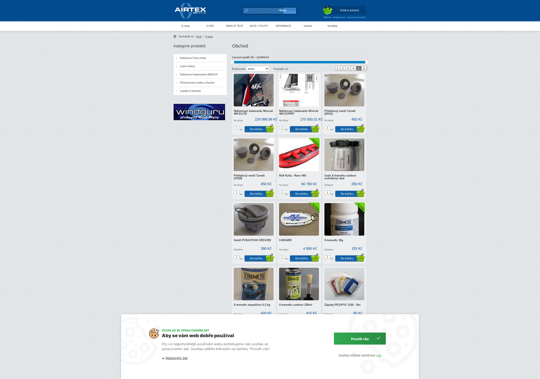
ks (241, 129)
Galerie (308, 25)
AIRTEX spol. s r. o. (193, 3)
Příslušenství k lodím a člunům (197, 82)
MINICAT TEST (234, 25)
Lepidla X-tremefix (190, 91)
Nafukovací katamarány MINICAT (199, 74)
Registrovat (339, 17)
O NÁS (210, 25)
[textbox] (258, 10)
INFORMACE (283, 25)
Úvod (198, 36)
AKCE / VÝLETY (259, 25)
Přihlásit (327, 17)
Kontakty (333, 25)
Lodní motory (187, 66)
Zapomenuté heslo (356, 17)
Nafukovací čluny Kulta (193, 58)
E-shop (186, 25)
